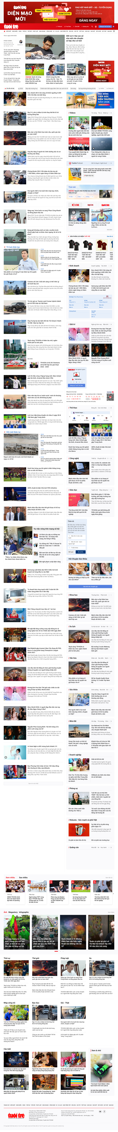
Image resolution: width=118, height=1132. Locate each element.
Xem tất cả (110, 236)
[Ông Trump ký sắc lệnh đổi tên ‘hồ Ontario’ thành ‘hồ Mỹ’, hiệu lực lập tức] (15, 327)
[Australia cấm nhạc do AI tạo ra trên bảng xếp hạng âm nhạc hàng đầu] (73, 1082)
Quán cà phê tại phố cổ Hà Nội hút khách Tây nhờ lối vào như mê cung (100, 943)
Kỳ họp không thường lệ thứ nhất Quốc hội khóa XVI (67, 88)
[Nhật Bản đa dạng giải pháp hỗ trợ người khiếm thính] (16, 1082)
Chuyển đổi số (101, 458)
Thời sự (24, 31)
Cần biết (77, 26)
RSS (92, 1115)
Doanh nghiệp (95, 266)
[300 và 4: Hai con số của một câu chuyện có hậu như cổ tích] (45, 47)
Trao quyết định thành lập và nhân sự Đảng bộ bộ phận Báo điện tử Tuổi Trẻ (78, 154)
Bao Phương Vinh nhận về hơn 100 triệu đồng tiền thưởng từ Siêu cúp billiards (43, 767)
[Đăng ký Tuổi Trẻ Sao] (71, 369)
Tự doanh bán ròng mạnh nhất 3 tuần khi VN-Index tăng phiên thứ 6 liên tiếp (43, 590)
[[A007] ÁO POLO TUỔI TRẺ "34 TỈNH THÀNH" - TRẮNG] (88, 245)
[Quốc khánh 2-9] (90, 100)
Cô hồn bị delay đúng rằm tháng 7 (77, 224)
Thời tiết (72, 187)
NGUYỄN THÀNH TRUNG (19, 45)
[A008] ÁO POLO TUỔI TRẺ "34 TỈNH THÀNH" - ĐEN (101, 256)
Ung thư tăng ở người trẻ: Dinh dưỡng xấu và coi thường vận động (44, 153)
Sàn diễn (100, 658)
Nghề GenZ (103, 163)
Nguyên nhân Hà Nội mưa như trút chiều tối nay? (82, 192)
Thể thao (81, 31)
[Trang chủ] (4, 31)
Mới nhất (8, 31)
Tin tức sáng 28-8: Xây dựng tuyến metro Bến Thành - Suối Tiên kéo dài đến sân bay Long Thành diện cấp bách (97, 170)
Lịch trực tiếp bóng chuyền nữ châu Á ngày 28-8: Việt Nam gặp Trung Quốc (44, 416)
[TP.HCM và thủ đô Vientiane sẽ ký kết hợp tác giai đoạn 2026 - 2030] (34, 365)
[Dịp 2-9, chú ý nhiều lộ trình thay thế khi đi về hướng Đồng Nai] (15, 118)
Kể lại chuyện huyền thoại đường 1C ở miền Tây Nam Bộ (100, 680)
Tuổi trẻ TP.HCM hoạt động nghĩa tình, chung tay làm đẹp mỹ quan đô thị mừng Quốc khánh (15, 1023)
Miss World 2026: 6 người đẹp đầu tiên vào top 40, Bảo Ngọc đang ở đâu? (44, 708)
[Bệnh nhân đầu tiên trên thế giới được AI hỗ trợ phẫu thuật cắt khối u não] (15, 514)
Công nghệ (49, 31)
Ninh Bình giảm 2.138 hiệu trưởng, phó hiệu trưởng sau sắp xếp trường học (101, 496)
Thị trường (101, 721)
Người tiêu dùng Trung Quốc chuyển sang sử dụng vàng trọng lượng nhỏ (43, 1069)
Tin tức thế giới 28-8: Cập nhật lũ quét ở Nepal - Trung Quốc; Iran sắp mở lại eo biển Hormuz (12, 80)
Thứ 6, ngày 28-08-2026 (10, 35)
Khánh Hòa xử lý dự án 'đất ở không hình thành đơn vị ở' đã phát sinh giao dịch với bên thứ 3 (101, 744)
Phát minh (104, 595)
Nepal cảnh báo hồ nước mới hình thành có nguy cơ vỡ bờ (18, 458)
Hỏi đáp (93, 721)
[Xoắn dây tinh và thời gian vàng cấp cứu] (79, 569)
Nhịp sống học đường (106, 490)
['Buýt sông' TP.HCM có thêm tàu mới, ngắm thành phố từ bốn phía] (15, 354)
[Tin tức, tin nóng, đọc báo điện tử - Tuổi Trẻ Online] (11, 26)
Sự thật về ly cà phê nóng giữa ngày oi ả (100, 825)
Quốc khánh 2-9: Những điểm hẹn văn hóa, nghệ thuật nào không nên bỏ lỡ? (71, 942)
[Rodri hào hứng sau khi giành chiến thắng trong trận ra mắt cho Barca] (15, 474)
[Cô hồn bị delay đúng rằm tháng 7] (79, 214)
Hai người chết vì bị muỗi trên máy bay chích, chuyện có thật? (43, 192)
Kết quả (71, 552)
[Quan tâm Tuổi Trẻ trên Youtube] (100, 1111)
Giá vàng (45, 88)
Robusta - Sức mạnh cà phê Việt (83, 820)
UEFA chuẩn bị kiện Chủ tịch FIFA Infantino (42, 488)
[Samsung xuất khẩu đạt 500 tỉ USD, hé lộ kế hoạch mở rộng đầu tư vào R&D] (15, 576)
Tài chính (104, 266)
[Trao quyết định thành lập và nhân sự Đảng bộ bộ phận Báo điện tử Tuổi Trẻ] (79, 144)
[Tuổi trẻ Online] (16, 1116)
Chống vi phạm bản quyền (93, 88)
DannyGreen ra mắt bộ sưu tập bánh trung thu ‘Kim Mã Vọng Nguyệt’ (15, 1069)
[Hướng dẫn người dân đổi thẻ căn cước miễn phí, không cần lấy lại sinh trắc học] (79, 122)
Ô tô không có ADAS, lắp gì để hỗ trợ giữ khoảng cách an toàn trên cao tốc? (101, 992)
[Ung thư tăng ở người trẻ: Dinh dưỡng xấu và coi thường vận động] (15, 158)
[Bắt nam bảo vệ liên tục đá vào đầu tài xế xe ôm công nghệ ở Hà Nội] (36, 554)
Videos (72, 113)
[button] (109, 113)
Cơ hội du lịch (95, 626)
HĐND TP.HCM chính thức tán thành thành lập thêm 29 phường (13, 898)
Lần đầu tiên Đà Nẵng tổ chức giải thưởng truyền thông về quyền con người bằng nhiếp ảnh (44, 669)
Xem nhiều (15, 31)
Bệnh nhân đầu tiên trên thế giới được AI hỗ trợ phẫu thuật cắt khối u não (51, 251)
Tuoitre (77, 163)
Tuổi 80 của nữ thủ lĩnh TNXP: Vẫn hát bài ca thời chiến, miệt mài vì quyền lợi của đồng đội (100, 796)
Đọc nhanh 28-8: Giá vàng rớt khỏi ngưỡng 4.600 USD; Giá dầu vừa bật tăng (45, 94)
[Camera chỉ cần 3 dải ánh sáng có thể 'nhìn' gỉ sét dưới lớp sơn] (15, 288)
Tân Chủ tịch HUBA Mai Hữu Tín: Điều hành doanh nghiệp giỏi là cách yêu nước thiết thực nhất (15, 993)
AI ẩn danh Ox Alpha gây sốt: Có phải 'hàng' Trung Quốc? (51, 271)
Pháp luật (35, 31)
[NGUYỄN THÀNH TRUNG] (19, 41)
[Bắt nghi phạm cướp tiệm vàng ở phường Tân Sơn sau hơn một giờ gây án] (36, 563)
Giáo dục (87, 31)
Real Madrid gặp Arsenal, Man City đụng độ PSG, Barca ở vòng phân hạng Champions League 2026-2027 (44, 650)
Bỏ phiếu (80, 552)
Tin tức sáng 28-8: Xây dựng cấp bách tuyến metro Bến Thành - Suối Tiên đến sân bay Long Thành (12, 52)
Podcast (60, 26)
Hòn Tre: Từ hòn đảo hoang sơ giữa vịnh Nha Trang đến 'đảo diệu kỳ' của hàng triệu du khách (78, 778)
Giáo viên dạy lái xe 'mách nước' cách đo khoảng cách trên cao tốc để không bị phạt (44, 397)
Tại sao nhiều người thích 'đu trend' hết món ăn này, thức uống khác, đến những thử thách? (15, 1039)
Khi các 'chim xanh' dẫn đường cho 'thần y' (77, 810)
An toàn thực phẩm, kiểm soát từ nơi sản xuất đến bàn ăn (100, 1091)
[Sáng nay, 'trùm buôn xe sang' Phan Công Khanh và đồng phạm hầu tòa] (15, 217)
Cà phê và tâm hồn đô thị (77, 840)
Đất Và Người (95, 163)
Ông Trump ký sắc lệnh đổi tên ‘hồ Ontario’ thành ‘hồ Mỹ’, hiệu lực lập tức (44, 322)
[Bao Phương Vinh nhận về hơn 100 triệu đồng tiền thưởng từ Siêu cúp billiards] (15, 772)
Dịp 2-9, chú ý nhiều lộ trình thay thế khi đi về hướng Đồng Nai (43, 113)
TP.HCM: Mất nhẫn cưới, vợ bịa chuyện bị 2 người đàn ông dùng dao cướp (72, 992)
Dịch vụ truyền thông (66, 1115)
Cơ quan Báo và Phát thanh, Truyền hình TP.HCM (41, 1120)
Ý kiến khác (74, 547)
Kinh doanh (42, 31)
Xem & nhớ (96, 1050)
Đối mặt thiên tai (13, 432)
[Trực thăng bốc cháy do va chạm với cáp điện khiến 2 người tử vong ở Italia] (101, 144)
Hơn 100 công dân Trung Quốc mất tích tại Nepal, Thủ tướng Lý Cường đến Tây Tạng (51, 444)
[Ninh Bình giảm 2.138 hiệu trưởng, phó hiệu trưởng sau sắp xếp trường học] (79, 499)
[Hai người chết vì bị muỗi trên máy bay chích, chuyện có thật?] (15, 197)
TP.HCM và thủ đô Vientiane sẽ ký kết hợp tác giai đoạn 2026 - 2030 (50, 365)
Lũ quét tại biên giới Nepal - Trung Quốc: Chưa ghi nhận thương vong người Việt (50, 452)
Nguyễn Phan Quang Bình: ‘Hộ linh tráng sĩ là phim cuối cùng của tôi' (43, 728)
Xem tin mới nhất (33, 783)
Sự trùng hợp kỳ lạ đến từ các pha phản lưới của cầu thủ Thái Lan (80, 898)
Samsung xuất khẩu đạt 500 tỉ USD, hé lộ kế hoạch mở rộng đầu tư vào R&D (43, 571)
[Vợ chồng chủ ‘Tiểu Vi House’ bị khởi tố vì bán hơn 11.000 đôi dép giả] (36, 545)
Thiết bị (93, 458)
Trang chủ (7, 1105)
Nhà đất (93, 31)
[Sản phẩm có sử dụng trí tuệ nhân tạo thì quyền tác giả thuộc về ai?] (21, 259)
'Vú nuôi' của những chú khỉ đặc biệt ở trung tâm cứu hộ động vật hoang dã (101, 811)
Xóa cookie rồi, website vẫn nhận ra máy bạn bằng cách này (100, 465)
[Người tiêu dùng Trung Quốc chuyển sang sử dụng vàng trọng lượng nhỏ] (44, 1059)
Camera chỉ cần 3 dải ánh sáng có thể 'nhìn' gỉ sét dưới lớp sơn (43, 283)
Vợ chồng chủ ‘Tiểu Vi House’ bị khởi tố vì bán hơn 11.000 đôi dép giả (50, 546)
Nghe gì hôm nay (96, 324)
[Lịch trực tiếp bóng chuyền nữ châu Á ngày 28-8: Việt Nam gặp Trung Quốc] (15, 421)
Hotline (102, 88)
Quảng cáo (86, 26)
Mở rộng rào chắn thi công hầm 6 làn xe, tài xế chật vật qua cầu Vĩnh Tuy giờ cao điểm (44, 942)
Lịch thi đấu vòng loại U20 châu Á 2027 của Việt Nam (12, 73)
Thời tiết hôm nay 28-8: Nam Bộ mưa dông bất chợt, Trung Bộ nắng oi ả (12, 60)
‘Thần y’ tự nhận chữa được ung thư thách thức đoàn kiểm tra (16, 558)
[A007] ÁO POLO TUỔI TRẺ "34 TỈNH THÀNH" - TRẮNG (87, 256)
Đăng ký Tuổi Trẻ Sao (105, 26)
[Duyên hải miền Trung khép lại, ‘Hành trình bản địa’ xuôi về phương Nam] (44, 1082)
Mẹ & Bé (102, 689)
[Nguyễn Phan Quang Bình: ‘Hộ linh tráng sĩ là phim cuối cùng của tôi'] (15, 733)
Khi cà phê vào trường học (100, 840)
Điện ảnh (105, 324)
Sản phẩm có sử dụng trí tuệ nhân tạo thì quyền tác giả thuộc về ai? (20, 273)
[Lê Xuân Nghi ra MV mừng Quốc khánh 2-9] (15, 752)
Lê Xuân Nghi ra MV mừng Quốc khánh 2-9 (42, 746)
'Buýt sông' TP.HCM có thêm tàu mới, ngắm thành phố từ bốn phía (42, 341)
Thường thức (95, 595)
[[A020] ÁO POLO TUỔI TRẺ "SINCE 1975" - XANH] (74, 245)
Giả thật (104, 31)
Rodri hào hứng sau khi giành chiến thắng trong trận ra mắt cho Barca (44, 469)
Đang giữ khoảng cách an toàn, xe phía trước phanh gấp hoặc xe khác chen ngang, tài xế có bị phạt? (44, 232)
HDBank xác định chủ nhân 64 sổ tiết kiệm (100, 776)
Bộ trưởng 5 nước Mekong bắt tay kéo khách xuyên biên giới (100, 649)
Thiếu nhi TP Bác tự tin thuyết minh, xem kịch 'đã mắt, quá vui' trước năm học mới (15, 1031)
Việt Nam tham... (8, 40)
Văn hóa (71, 31)
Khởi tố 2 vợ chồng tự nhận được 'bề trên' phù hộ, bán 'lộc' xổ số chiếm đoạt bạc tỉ (72, 985)
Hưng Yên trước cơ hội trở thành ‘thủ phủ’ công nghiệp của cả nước (78, 743)
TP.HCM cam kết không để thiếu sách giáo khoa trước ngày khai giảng (100, 512)
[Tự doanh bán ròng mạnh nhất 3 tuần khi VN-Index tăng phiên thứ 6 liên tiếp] (15, 596)
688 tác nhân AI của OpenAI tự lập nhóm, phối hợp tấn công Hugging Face (51, 258)
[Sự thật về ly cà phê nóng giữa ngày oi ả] (79, 829)
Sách (106, 658)
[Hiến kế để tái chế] (79, 764)
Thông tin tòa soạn (33, 1118)
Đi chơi (103, 626)
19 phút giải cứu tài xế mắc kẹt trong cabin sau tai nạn (43, 1029)
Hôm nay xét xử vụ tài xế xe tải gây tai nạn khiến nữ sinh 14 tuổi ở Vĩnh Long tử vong (75, 80)
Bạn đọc (110, 31)
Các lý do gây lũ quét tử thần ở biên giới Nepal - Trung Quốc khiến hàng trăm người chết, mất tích (51, 460)
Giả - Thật (65, 1003)
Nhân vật (94, 658)
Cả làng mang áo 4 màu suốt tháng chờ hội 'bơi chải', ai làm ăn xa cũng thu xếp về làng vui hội (15, 942)
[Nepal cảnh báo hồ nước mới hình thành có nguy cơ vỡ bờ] (21, 444)
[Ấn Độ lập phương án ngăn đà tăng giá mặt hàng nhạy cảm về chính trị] (73, 1059)
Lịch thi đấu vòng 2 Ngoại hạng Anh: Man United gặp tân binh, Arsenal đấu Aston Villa (44, 377)
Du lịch (57, 31)
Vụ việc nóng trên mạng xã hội (46, 529)
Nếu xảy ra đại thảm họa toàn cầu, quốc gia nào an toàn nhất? (44, 133)
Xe (53, 31)
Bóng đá (93, 408)
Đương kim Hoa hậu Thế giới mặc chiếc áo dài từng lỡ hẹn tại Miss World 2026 (43, 689)
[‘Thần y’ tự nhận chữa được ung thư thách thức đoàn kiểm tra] (18, 540)
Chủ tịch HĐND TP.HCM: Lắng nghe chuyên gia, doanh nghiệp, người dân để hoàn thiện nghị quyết (101, 133)
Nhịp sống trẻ (64, 31)
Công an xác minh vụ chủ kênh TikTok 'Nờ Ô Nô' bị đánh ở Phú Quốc (43, 1035)
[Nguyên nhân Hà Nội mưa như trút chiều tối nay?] (105, 194)
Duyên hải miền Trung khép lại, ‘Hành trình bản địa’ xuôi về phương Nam (43, 1092)
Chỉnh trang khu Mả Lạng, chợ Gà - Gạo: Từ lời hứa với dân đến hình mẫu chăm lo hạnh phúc (54, 80)
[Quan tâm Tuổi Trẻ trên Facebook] (104, 1111)
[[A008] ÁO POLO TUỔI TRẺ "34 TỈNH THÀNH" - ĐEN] (102, 245)
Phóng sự (74, 788)
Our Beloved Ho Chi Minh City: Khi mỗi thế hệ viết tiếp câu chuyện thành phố (101, 728)
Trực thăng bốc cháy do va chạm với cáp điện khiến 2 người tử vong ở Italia (100, 154)
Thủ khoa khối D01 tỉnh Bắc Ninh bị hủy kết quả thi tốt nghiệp (78, 512)
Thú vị (100, 113)
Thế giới (29, 31)
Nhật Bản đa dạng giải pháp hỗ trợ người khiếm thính (14, 1092)
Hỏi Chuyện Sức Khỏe (78, 559)
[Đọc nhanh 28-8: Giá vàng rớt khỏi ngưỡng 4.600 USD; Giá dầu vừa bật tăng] (15, 99)
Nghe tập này (89, 175)
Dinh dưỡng (94, 689)
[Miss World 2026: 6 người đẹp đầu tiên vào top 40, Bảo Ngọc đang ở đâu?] (15, 713)
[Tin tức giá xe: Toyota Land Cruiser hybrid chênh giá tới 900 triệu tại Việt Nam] (15, 307)
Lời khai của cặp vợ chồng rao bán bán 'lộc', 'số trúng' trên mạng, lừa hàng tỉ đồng (49, 537)
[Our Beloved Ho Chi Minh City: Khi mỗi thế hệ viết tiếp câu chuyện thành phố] (79, 731)
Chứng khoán (72, 311)
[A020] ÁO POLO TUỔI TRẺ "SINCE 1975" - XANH (73, 256)
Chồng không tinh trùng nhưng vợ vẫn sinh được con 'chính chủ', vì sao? (101, 580)
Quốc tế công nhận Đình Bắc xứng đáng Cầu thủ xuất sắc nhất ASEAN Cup (33, 80)
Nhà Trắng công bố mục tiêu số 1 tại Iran (42, 609)
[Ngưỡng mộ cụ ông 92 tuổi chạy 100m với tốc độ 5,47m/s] (101, 214)
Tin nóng (94, 113)
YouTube (68, 26)
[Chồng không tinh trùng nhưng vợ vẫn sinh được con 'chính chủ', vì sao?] (101, 569)
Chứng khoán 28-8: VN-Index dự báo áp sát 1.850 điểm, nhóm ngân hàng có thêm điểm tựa (44, 172)
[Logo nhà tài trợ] (107, 297)
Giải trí (76, 31)
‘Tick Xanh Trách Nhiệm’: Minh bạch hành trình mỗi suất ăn (100, 1084)
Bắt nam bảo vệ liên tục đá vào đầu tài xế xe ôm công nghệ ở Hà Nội (50, 555)
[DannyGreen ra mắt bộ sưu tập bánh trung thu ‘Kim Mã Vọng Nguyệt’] (16, 1059)
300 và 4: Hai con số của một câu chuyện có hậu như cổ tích (74, 38)
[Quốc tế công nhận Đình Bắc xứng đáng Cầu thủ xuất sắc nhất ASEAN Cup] (34, 69)
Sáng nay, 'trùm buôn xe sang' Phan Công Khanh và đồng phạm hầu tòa (44, 212)
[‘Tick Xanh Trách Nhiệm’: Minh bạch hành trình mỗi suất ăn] (101, 1068)
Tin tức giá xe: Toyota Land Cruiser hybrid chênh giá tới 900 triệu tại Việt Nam (44, 302)
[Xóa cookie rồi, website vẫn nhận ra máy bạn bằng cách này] (79, 468)
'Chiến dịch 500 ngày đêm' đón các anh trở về (26, 88)
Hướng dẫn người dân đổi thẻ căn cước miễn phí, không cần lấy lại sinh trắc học (79, 133)
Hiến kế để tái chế (97, 759)
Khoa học (73, 595)
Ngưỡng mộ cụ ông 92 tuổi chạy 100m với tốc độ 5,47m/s (100, 225)
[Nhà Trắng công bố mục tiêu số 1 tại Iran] (15, 615)
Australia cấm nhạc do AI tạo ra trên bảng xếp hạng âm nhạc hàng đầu (72, 1092)
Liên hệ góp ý (87, 1115)
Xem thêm (109, 229)
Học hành (104, 847)
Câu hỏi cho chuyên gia (90, 586)
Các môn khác (102, 408)
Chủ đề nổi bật (10, 88)
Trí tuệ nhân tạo (13, 247)
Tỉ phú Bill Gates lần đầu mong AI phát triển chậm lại (51, 264)
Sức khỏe (98, 31)
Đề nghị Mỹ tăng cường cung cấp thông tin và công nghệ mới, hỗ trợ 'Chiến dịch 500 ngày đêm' (44, 630)
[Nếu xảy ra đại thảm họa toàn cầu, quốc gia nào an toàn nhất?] (15, 138)
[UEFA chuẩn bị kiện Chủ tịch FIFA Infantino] (15, 494)
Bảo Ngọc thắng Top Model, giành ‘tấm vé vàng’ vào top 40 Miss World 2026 (12, 67)
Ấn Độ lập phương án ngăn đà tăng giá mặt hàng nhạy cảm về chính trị (72, 1069)
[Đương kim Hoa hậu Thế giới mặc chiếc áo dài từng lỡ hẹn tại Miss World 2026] (15, 694)
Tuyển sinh (94, 490)
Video (20, 31)
